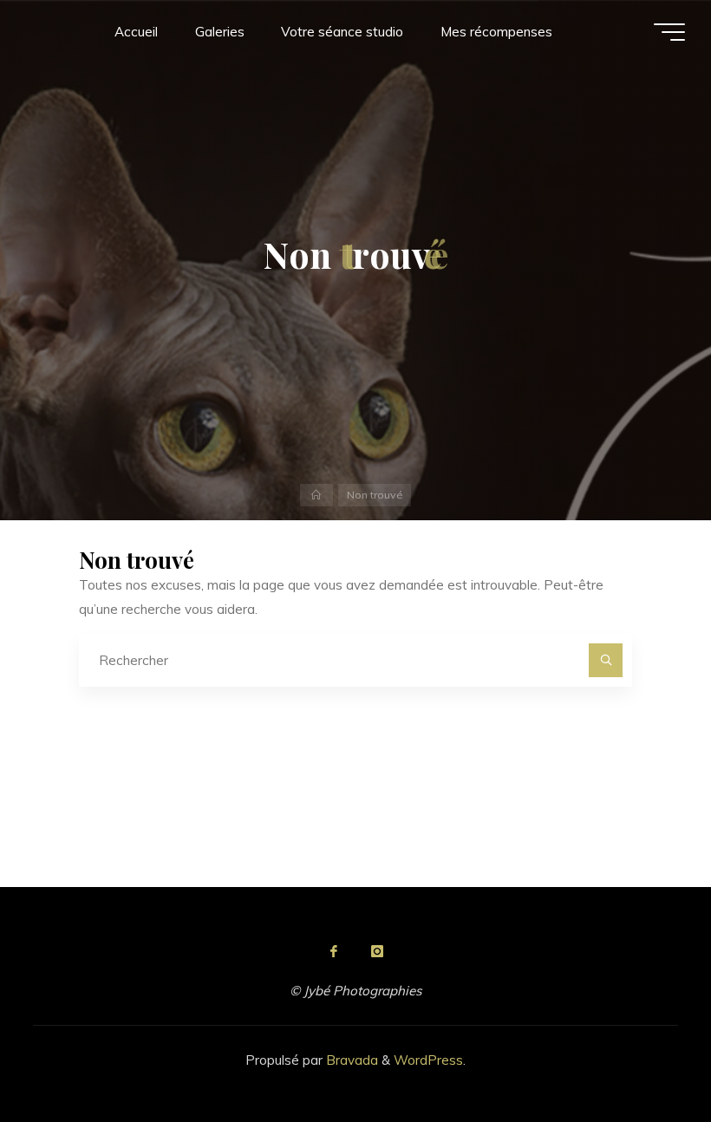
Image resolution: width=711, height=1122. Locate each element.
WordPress (428, 1060)
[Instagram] (377, 951)
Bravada (350, 1060)
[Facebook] (333, 951)
